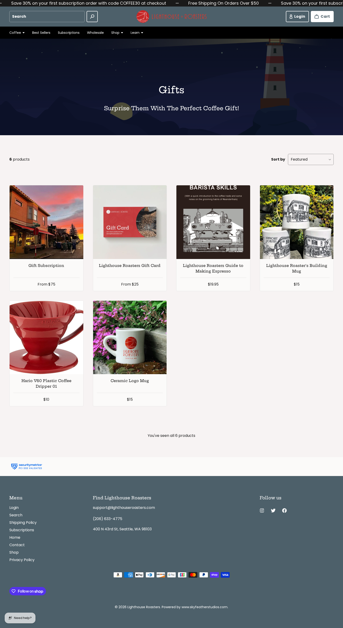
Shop (14, 552)
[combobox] (47, 16)
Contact (17, 545)
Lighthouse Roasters (143, 607)
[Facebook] (284, 510)
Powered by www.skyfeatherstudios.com (195, 607)
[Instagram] (262, 510)
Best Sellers (41, 32)
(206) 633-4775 (107, 518)
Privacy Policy (22, 559)
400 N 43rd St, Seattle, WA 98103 (122, 529)
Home (14, 537)
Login (14, 507)
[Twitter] (273, 510)
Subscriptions (69, 32)
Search (15, 515)
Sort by (278, 159)
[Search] (92, 16)
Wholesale (95, 32)
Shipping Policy (23, 522)
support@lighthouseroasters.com (124, 507)
